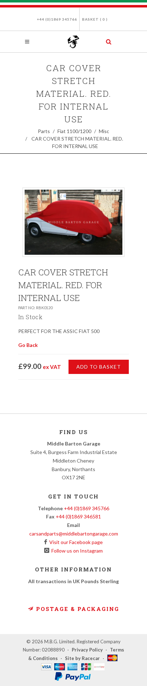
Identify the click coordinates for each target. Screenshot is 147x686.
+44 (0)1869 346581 (78, 516)
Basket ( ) (95, 19)
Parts (44, 131)
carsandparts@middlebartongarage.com (73, 534)
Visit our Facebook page (75, 542)
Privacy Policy (87, 650)
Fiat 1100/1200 (74, 131)
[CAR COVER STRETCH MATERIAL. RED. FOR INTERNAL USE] (73, 222)
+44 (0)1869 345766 (57, 19)
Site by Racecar (82, 658)
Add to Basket (98, 367)
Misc (104, 131)
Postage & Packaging (76, 608)
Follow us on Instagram (76, 551)
